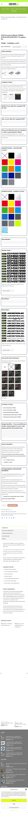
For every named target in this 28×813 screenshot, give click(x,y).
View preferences (14, 807)
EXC (7, 513)
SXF (6, 515)
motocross (25, 513)
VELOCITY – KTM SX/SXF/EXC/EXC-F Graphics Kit (20, 724)
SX (5, 515)
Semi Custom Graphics (21, 8)
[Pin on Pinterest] (11, 518)
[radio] (5, 73)
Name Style (6, 310)
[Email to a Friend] (9, 518)
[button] (26, 789)
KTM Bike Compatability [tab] (7, 533)
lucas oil (20, 513)
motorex (2, 515)
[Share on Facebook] (4, 518)
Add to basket (13, 505)
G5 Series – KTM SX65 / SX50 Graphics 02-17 (7, 723)
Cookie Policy (12, 810)
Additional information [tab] (7, 530)
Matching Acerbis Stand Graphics (12, 417)
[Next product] (13, 11)
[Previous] (1, 676)
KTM (6, 511)
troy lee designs (11, 515)
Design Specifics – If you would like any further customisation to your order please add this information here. (14, 426)
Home (3, 8)
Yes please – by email (8, 462)
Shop (7, 8)
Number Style (6, 250)
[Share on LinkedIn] (14, 518)
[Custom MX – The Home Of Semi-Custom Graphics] (14, 4)
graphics (15, 513)
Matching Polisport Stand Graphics (12, 414)
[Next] (27, 676)
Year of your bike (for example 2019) (14, 119)
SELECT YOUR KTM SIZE (5, 46)
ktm (18, 513)
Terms (16, 810)
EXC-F (9, 513)
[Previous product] (15, 11)
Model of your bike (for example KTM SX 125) (13, 107)
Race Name (6, 299)
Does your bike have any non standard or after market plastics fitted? (14, 131)
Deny (14, 804)
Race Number (6, 239)
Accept (14, 800)
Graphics (12, 8)
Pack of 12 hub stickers (9, 410)
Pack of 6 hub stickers (9, 407)
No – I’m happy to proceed (9, 459)
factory (12, 513)
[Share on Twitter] (7, 518)
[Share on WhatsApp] (2, 518)
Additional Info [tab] (5, 536)
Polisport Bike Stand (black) (10, 412)
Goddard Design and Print (17, 598)
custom (4, 513)
